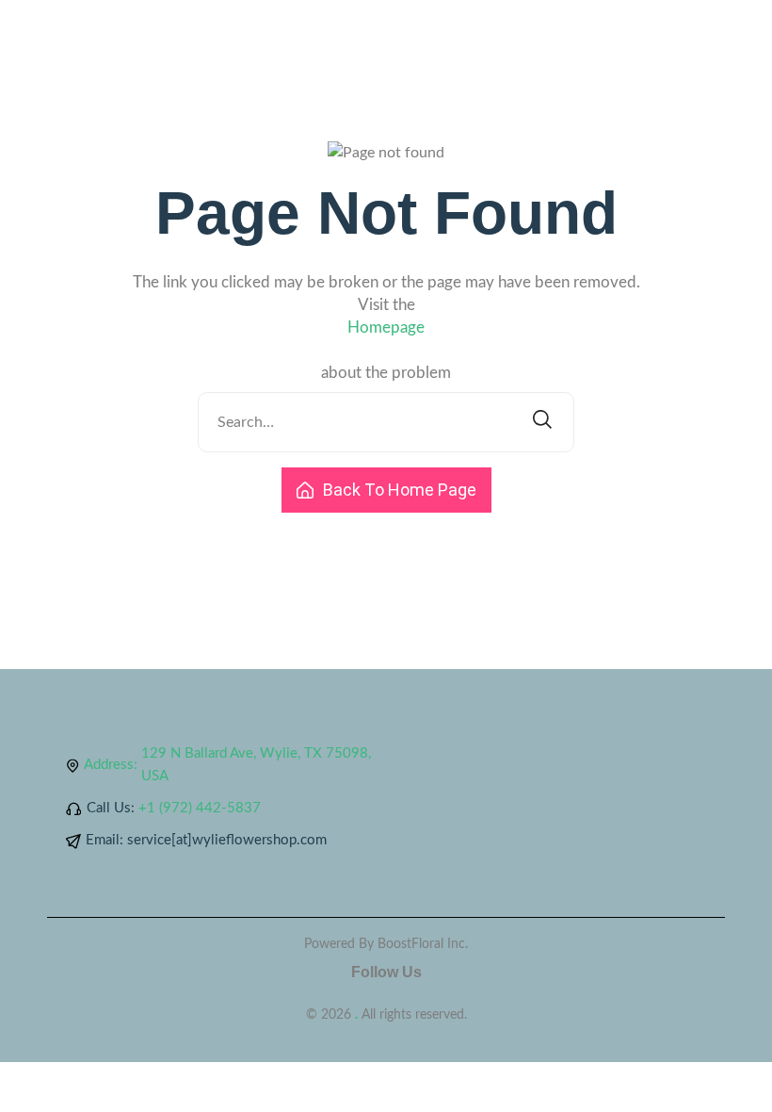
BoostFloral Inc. (423, 944)
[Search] (542, 422)
